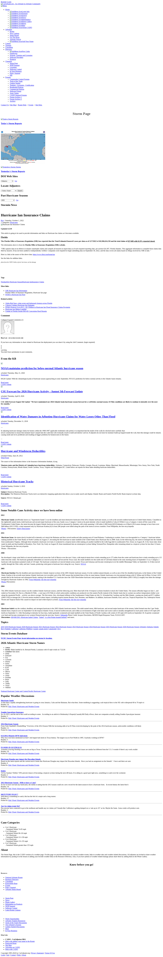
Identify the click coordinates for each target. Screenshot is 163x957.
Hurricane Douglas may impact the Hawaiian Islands (21, 759)
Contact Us (5, 105)
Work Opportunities (12, 919)
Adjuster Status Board (13, 889)
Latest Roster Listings (13, 910)
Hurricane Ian (27, 282)
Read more (5, 382)
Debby (3, 771)
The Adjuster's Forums (13, 925)
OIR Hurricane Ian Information (16, 291)
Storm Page (9, 898)
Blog (7, 929)
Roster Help (22, 105)
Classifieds (9, 881)
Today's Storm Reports (11, 123)
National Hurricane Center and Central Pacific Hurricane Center (23, 691)
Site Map (13, 105)
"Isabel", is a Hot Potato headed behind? (53, 617)
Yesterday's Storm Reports (13, 171)
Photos (3, 529)
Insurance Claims (38, 282)
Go (16, 181)
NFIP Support (10, 906)
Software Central (11, 908)
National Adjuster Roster (14, 877)
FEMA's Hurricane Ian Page (15, 295)
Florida (3, 282)
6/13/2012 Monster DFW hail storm (14, 736)
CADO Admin (6, 384)
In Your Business (11, 931)
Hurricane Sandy (7, 700)
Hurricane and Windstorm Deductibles (23, 451)
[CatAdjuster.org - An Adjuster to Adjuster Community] (20, 4)
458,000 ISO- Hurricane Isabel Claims (24, 617)
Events (30, 105)
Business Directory (12, 879)
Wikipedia (64, 615)
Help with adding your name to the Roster (20, 941)
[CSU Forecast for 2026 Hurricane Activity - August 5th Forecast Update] (2, 387)
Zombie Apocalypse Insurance (12, 712)
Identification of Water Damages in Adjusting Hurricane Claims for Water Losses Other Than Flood (58, 416)
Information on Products (13, 904)
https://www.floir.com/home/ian (44, 254)
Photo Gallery (10, 902)
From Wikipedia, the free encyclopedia (42, 580)
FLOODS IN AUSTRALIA (11, 747)
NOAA (83, 564)
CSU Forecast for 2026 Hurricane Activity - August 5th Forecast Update (42, 391)
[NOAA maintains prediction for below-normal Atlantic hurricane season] (2, 364)
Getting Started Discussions (15, 927)
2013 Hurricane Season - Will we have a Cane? (18, 783)
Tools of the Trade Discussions (16, 923)
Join (7, 955)
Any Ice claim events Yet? (10, 806)
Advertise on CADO (12, 947)
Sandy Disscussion (23, 529)
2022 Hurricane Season (14, 282)
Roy (2, 220)
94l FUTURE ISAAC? (9, 794)
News (7, 900)
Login (9, 2)
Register (4, 2)
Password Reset (10, 943)
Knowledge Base (11, 883)
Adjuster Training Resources (15, 921)
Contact (13, 955)
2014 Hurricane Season (9, 724)
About (24, 955)
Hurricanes (14, 222)
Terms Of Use (50, 953)
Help (19, 955)
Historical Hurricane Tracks (17, 481)
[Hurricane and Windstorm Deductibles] (2, 446)
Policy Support (10, 887)
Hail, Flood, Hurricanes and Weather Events (23, 706)
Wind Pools (5, 458)
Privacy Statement (37, 953)
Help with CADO (11, 949)
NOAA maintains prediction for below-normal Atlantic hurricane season (42, 368)
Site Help (38, 105)
